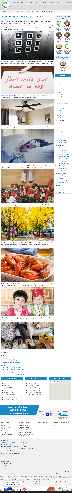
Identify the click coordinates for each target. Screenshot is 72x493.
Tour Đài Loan (60, 90)
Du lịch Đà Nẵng (39, 7)
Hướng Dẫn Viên (7, 389)
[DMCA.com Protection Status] (63, 418)
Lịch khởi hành (60, 81)
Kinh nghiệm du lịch (8, 390)
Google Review (14, 469)
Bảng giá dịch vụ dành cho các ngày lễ (37, 394)
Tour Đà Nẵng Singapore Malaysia (40, 476)
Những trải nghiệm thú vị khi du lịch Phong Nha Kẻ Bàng (14, 374)
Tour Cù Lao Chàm (61, 135)
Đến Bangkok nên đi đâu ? (8, 357)
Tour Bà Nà (59, 125)
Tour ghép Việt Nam (59, 7)
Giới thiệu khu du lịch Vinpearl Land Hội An (11, 367)
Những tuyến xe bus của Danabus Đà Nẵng (12, 371)
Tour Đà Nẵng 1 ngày (61, 147)
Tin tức (31, 2)
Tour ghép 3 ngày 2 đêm (62, 170)
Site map (69, 2)
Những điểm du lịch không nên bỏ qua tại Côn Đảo (13, 359)
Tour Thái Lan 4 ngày (24, 425)
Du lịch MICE (59, 117)
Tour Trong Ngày (29, 7)
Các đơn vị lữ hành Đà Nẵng (10, 399)
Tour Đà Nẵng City (61, 133)
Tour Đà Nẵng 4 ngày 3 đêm (63, 154)
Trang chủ (16, 2)
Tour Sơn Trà (59, 129)
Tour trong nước (19, 7)
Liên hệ (3, 436)
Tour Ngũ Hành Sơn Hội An (25, 432)
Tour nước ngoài (9, 7)
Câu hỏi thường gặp (6, 429)
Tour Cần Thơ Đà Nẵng (8, 479)
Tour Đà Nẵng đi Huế (24, 436)
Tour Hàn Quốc (60, 94)
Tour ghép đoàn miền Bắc (62, 180)
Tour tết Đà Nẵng (60, 192)
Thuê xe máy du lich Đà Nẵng (34, 390)
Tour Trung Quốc (60, 96)
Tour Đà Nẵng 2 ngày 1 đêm (63, 150)
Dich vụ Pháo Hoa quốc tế (34, 389)
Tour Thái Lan (59, 88)
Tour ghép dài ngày (48, 7)
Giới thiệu (3, 425)
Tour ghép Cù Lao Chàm (24, 430)
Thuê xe (62, 2)
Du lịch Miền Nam (60, 115)
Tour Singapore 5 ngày (24, 427)
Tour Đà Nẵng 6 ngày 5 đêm (63, 158)
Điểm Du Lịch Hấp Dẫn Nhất (10, 396)
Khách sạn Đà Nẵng (54, 2)
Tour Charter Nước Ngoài (62, 101)
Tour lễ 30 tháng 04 (61, 190)
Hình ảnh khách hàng (6, 427)
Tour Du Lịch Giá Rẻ (61, 138)
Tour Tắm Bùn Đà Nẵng (62, 142)
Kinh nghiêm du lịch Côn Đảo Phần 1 (10, 360)
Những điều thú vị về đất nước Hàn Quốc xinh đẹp (13, 369)
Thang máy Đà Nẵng (27, 479)
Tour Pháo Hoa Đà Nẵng (62, 188)
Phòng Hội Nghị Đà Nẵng (33, 387)
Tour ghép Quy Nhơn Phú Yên (63, 182)
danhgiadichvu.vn (14, 467)
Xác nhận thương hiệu (9, 392)
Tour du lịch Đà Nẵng (32, 382)
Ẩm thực (38, 2)
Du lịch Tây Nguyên (61, 113)
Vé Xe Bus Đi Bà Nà (32, 383)
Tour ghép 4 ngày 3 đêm (62, 168)
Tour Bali (58, 83)
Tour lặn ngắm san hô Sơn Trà (26, 434)
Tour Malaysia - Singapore (62, 103)
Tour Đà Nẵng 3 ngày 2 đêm (63, 152)
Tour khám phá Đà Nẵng (62, 140)
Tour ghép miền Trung (61, 176)
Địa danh (44, 2)
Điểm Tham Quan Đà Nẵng (10, 394)
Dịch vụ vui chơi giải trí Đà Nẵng (35, 392)
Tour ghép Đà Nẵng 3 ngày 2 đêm (53, 478)
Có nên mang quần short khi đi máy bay (11, 362)
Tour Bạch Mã (60, 131)
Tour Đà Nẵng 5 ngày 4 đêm (63, 156)
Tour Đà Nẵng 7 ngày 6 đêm (63, 161)
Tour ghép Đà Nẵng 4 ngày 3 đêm (36, 478)
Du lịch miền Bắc (60, 108)
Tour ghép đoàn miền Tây (62, 178)
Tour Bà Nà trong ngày (24, 429)
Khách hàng (24, 2)
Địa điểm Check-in (8, 387)
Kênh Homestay (7, 385)
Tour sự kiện (68, 7)
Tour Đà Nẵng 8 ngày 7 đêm (63, 163)
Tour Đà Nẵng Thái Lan (5, 476)
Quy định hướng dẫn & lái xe (8, 434)
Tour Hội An (59, 127)
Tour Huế (58, 122)
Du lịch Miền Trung (61, 110)
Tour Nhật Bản (60, 92)
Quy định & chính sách (6, 430)
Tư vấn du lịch (4, 432)
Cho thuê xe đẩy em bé (33, 385)
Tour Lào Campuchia (61, 99)
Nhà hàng (6, 382)
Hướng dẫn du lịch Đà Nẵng (10, 397)
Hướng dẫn (6, 383)
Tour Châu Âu (60, 85)
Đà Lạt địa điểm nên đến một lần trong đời (11, 373)
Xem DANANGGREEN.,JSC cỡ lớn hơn (60, 401)
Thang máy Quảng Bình (38, 479)
